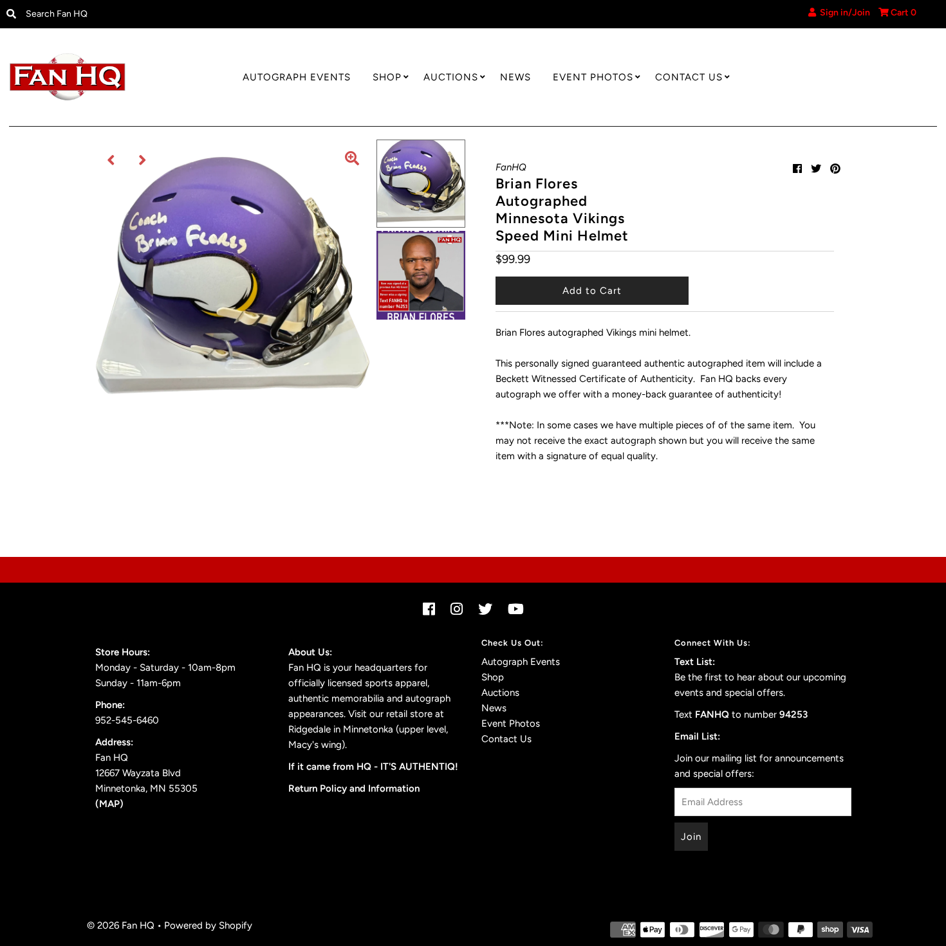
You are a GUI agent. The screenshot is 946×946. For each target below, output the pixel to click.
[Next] (143, 160)
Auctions (450, 77)
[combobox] (127, 14)
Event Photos (593, 77)
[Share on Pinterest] (835, 169)
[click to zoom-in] (352, 160)
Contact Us (689, 77)
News (515, 77)
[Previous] (111, 160)
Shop (387, 77)
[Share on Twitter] (816, 169)
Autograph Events (297, 77)
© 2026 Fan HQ (120, 925)
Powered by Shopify (208, 925)
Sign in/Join (843, 12)
